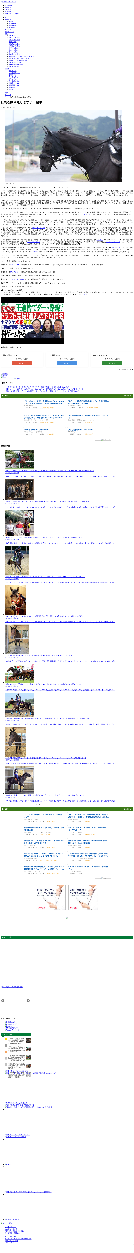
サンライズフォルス (17, 279)
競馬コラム (12, 71)
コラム (7, 69)
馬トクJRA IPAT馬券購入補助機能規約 (18, 1239)
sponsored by (98, 440)
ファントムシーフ (38, 228)
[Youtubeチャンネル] (12, 1030)
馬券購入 (12, 21)
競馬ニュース (9, 32)
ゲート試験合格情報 (16, 64)
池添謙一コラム (14, 83)
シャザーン (34, 252)
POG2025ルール (14, 66)
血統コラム (12, 75)
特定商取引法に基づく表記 (14, 1231)
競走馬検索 (9, 5)
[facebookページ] (11, 1024)
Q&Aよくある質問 (11, 1241)
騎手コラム (12, 79)
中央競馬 (8, 19)
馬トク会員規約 (10, 1237)
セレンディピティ (33, 242)
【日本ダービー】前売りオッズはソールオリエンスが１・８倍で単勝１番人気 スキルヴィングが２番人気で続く (45, 389)
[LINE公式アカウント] (13, 1028)
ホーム (7, 17)
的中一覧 (12, 27)
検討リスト (12, 42)
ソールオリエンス (85, 214)
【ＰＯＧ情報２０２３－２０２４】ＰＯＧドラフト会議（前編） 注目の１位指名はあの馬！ (38, 387)
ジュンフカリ (15, 265)
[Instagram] (8, 1026)
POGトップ (13, 35)
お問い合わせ (9, 1243)
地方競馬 (8, 30)
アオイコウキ (15, 272)
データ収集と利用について (14, 1233)
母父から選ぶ (13, 48)
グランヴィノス (116, 247)
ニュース (8, 95)
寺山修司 (12, 87)
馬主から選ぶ (13, 52)
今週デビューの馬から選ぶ (18, 60)
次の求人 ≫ (127, 395)
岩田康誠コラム (14, 85)
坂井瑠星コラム (14, 81)
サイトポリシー (10, 1227)
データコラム (13, 77)
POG (6, 34)
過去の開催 (12, 25)
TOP (6, 93)
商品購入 (8, 7)
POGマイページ (14, 38)
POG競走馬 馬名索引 (16, 62)
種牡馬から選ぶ (14, 44)
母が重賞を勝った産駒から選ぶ (20, 58)
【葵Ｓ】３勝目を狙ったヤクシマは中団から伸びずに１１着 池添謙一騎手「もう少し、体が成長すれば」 (42, 391)
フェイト (100, 240)
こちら (84, 294)
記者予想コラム (14, 73)
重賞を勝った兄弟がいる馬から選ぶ (21, 56)
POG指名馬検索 (14, 40)
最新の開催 (12, 23)
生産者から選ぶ (14, 54)
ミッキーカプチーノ (113, 242)
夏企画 (11, 89)
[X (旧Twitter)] (10, 1022)
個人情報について (11, 1229)
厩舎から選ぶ (13, 50)
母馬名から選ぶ (14, 46)
